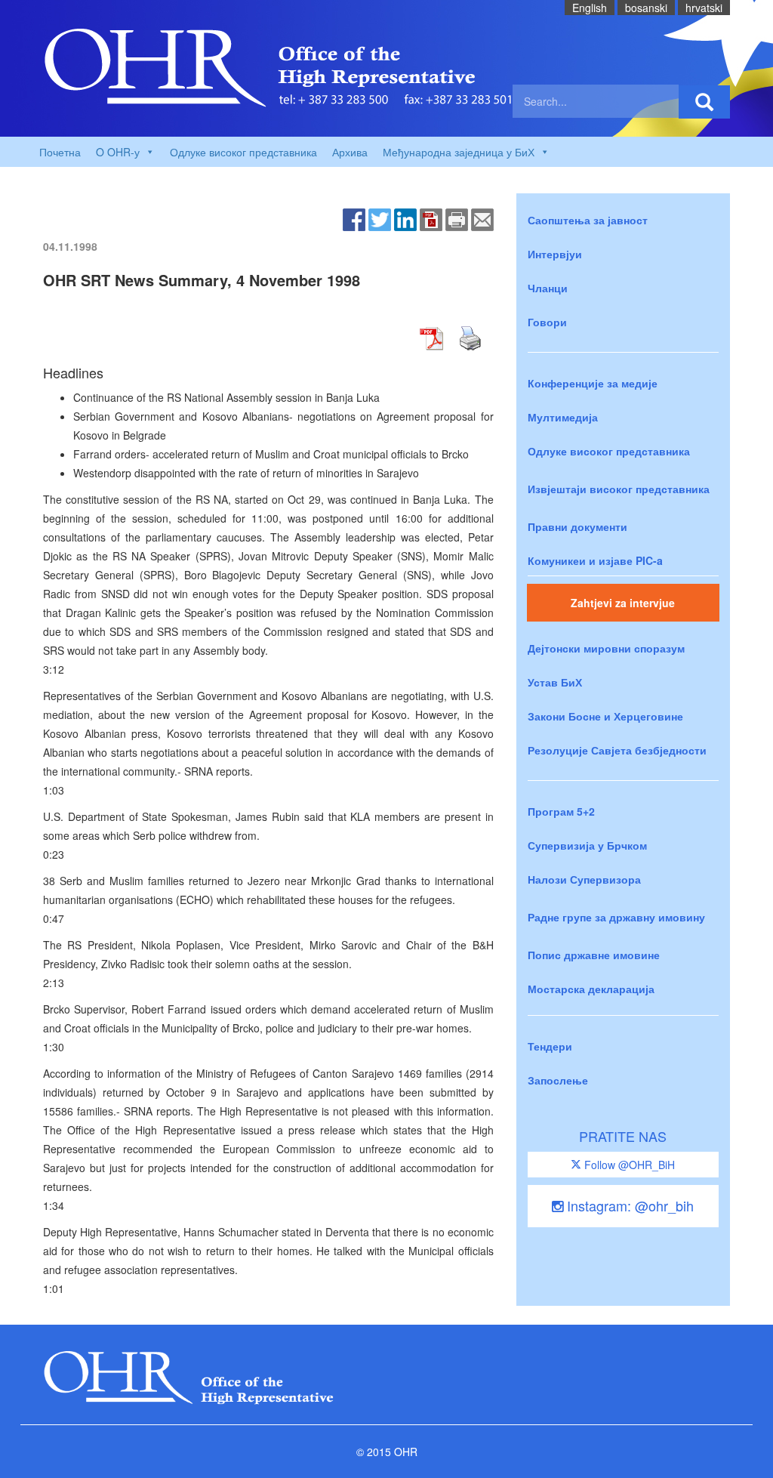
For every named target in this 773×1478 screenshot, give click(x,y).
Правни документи (577, 526)
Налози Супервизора (584, 879)
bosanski (646, 7)
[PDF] (431, 218)
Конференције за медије (593, 382)
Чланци (548, 287)
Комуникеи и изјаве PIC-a (595, 560)
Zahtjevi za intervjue (623, 602)
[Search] (704, 102)
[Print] (456, 218)
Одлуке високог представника (243, 151)
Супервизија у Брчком (587, 845)
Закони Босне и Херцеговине (605, 716)
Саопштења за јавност (588, 219)
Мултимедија (563, 416)
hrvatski (703, 7)
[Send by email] (482, 218)
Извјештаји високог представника (619, 488)
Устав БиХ (555, 682)
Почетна (60, 151)
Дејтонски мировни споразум (606, 648)
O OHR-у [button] (118, 151)
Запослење (558, 1080)
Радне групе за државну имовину (616, 916)
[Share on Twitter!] (379, 218)
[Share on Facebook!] (354, 218)
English (589, 7)
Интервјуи (555, 253)
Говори (547, 321)
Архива (350, 151)
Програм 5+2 (561, 811)
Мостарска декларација (591, 988)
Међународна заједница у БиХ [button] (458, 151)
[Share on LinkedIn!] (405, 218)
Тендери (550, 1046)
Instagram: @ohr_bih (628, 1205)
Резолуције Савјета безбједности (617, 750)
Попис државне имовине (594, 954)
